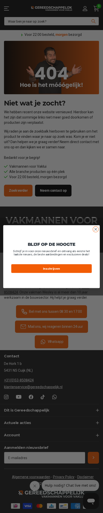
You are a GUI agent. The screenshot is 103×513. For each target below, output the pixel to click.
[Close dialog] (95, 229)
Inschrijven (51, 268)
